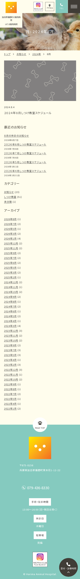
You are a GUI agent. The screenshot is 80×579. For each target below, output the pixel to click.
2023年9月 (10, 345)
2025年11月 (11, 248)
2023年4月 (10, 360)
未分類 (8, 201)
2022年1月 (10, 408)
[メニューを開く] (74, 6)
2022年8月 (10, 389)
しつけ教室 (10, 197)
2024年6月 (10, 311)
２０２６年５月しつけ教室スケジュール (25, 162)
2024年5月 (10, 316)
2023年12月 (11, 330)
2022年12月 (11, 369)
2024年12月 (11, 282)
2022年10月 (11, 379)
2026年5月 (10, 229)
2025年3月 (10, 272)
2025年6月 (10, 262)
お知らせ (21, 54)
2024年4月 (10, 321)
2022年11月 (11, 374)
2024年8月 (10, 301)
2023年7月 (10, 350)
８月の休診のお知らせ (16, 135)
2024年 (36, 54)
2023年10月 (11, 340)
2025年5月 (10, 267)
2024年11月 (11, 287)
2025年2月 (10, 277)
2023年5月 (10, 355)
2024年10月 (11, 292)
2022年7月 (10, 394)
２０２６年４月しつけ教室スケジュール (25, 171)
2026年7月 (10, 224)
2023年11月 (11, 335)
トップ (7, 54)
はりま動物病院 (11, 24)
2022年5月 (10, 399)
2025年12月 (11, 243)
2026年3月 (10, 233)
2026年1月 (10, 238)
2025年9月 (10, 253)
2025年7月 (10, 258)
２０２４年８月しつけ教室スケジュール (28, 113)
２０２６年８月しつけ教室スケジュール (25, 144)
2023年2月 (10, 364)
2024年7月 (10, 306)
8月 (49, 54)
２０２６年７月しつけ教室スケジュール (25, 153)
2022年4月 (10, 403)
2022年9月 (10, 384)
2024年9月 (10, 296)
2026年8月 (10, 219)
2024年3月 (10, 326)
